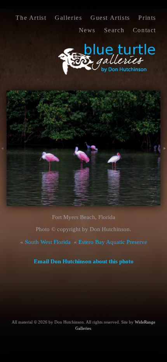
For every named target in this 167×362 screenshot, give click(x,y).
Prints (147, 17)
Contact (144, 30)
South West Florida (48, 242)
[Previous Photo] (3, 157)
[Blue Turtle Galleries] (107, 74)
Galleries (68, 17)
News (87, 30)
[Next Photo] (163, 157)
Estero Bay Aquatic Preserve (112, 242)
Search (114, 30)
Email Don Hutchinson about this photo (84, 261)
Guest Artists (110, 17)
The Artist (31, 17)
